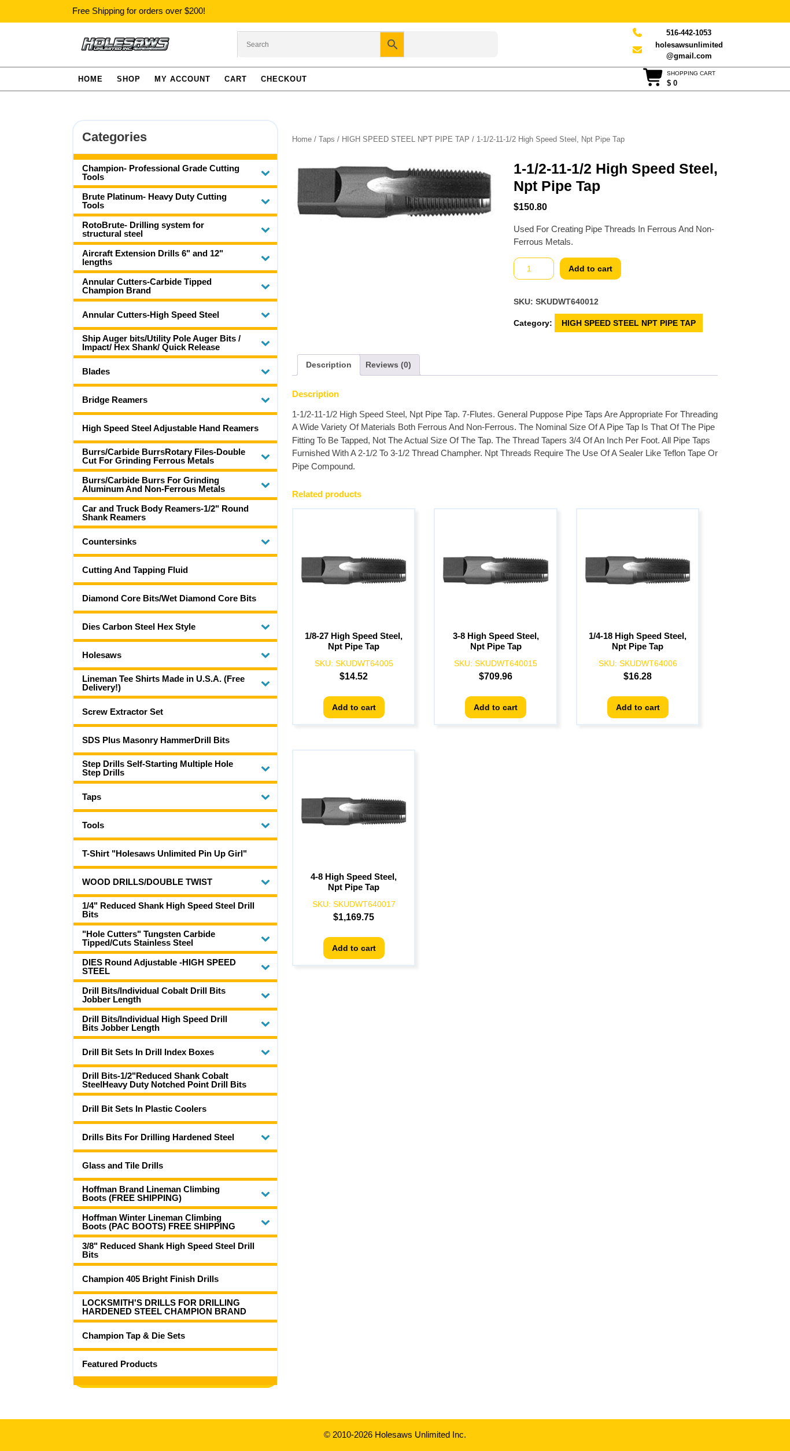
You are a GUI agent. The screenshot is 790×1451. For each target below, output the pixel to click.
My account (182, 79)
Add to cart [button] (354, 707)
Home (90, 79)
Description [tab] (329, 364)
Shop (129, 79)
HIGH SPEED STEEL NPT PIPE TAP (406, 139)
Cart (235, 79)
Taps (327, 139)
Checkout (284, 79)
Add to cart (590, 268)
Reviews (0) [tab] (388, 364)
